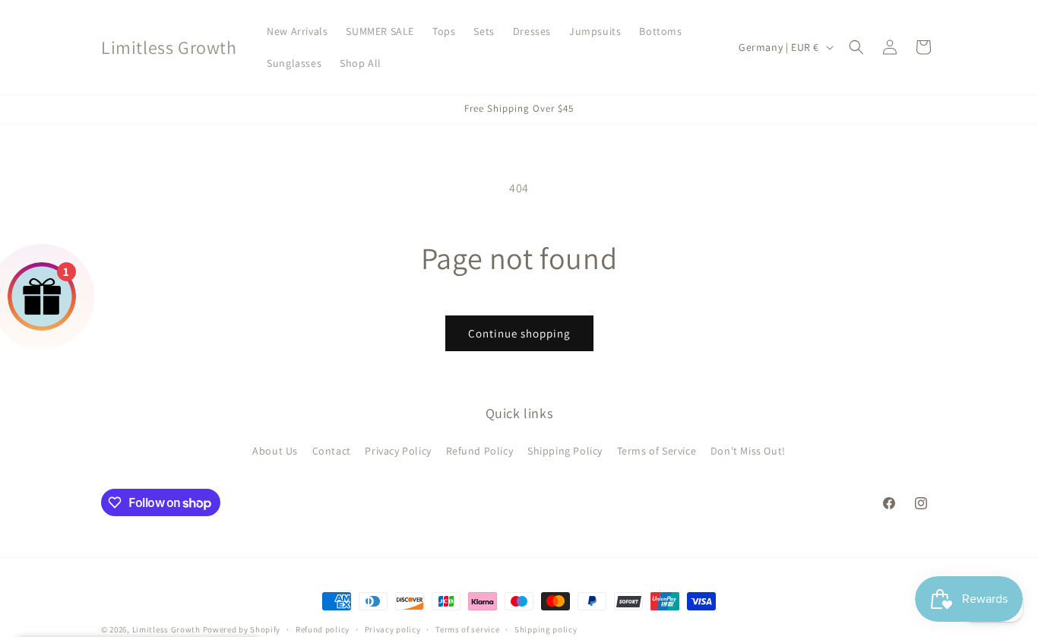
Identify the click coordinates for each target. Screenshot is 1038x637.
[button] (856, 47)
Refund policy (323, 629)
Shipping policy (546, 629)
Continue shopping (519, 333)
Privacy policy (393, 629)
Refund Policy (480, 451)
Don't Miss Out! (748, 451)
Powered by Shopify (242, 629)
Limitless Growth (167, 629)
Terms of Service (657, 451)
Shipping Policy (565, 451)
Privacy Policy (398, 451)
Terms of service (467, 629)
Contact (331, 451)
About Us (275, 451)
